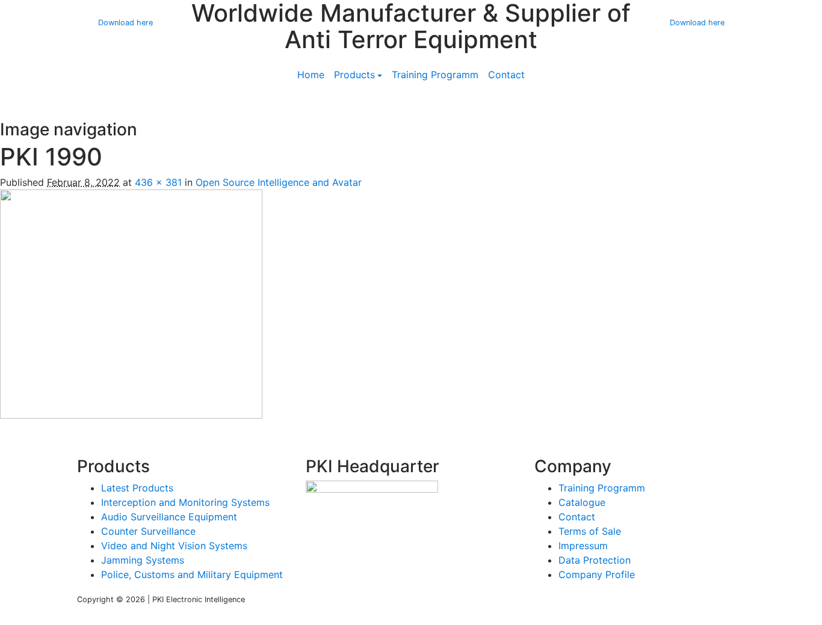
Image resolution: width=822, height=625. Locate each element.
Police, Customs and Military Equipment (192, 574)
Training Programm (435, 75)
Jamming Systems (142, 560)
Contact (506, 75)
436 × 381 (158, 182)
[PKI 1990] (131, 303)
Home (310, 75)
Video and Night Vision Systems (174, 546)
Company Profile (596, 574)
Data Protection (594, 560)
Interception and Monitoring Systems (185, 502)
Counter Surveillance (148, 531)
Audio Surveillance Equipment (169, 517)
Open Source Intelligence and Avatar (279, 182)
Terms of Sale (589, 531)
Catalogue (581, 502)
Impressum (583, 546)
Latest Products (137, 488)
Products (354, 75)
